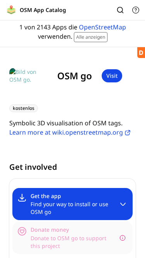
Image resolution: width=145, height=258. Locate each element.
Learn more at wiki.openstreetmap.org (66, 132)
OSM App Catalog (43, 10)
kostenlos (23, 108)
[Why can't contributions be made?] (123, 238)
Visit (112, 75)
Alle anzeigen (90, 37)
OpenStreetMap (102, 27)
